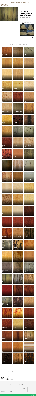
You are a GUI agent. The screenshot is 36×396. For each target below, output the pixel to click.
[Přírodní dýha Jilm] (7, 199)
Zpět (33, 37)
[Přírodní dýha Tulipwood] (29, 347)
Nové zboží (23, 1)
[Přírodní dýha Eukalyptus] (18, 142)
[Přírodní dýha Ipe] (7, 165)
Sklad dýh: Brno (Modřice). (4, 378)
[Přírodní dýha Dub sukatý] (29, 131)
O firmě (17, 1)
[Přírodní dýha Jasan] (29, 165)
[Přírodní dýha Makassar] (29, 233)
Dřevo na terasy (14, 2)
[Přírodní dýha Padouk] (7, 290)
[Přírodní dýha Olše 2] (29, 256)
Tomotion (34, 395)
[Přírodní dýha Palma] (18, 302)
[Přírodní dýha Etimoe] (7, 142)
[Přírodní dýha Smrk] (18, 324)
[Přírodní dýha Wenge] (7, 358)
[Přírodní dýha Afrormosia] (7, 52)
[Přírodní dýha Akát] (29, 52)
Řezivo (21, 2)
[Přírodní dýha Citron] (7, 120)
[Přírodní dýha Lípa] (18, 211)
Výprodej (24, 2)
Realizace (20, 1)
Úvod (15, 1)
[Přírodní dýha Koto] (29, 199)
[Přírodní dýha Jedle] (29, 188)
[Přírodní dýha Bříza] (29, 86)
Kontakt (29, 1)
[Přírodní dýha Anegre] (7, 63)
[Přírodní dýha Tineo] (29, 336)
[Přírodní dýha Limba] (7, 211)
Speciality (26, 2)
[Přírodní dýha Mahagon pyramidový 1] (29, 154)
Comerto (34, 394)
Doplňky (29, 2)
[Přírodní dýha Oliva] (18, 256)
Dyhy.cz (20, 17)
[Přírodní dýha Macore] (7, 222)
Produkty (26, 1)
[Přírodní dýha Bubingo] (18, 97)
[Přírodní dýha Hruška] (18, 154)
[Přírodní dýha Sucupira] (29, 324)
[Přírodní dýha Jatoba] (18, 177)
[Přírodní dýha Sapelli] (29, 313)
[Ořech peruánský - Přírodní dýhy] (9, 24)
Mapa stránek (3, 391)
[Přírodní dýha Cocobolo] (18, 120)
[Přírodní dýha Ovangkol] (29, 279)
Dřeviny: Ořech (32, 19)
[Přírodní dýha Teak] (18, 336)
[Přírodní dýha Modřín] (29, 245)
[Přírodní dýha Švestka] (7, 336)
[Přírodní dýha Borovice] (7, 86)
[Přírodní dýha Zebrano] (18, 358)
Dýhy (11, 2)
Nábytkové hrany (18, 2)
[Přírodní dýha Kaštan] (18, 199)
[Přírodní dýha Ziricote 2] (29, 358)
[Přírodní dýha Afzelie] (18, 52)
